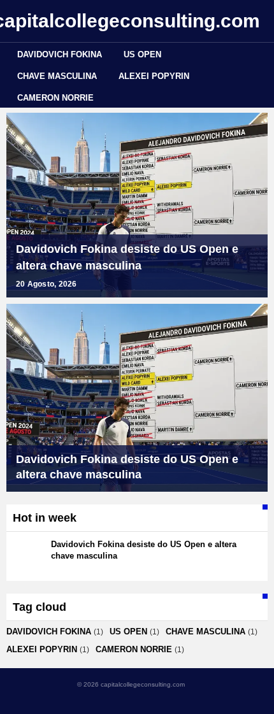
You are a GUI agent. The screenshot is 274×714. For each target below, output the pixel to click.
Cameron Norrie (55, 98)
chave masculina (57, 76)
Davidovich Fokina (59, 54)
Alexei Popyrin (154, 76)
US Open (142, 54)
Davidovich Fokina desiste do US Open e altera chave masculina (127, 257)
